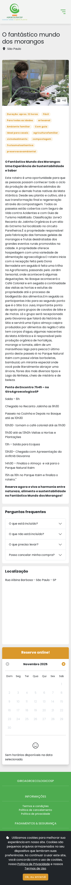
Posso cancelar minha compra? (32, 555)
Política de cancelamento (35, 810)
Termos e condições (35, 806)
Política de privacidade (35, 814)
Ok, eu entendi (35, 877)
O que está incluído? (23, 523)
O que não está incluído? (26, 534)
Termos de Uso (35, 868)
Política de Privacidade (33, 864)
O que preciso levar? (23, 544)
